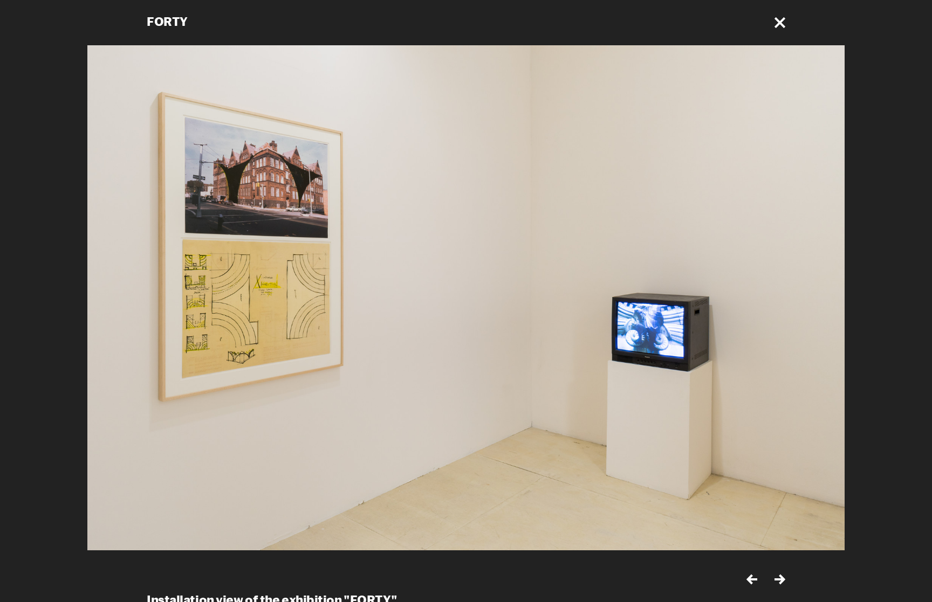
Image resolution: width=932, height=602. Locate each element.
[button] (780, 22)
